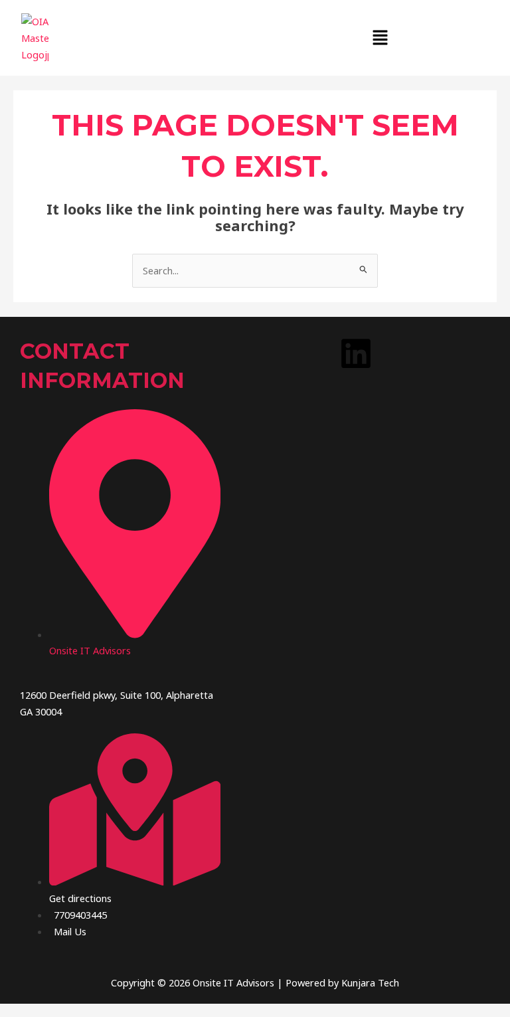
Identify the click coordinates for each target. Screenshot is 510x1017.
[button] (380, 38)
